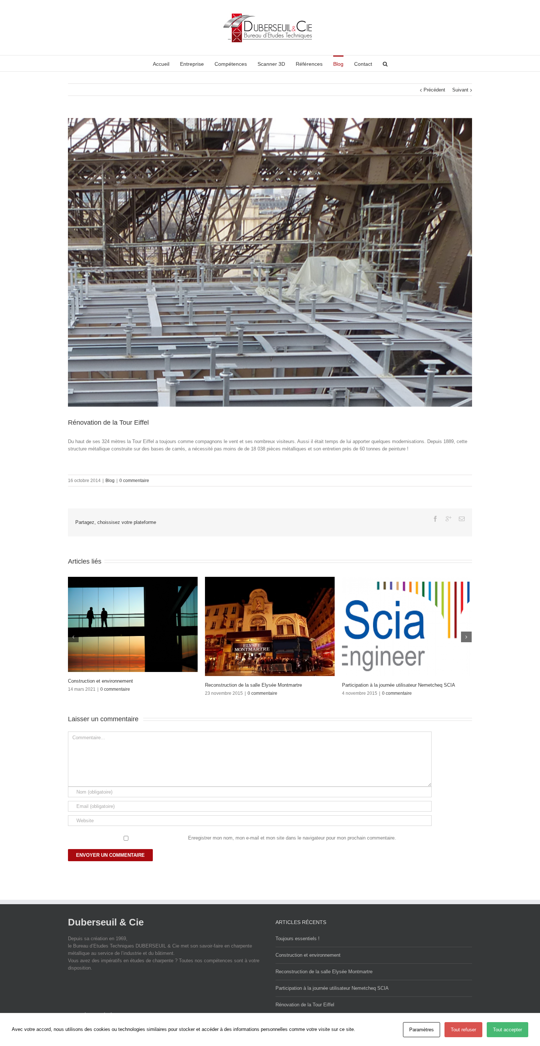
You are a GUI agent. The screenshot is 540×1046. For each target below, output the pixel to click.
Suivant (460, 90)
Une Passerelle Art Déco (94, 685)
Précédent (434, 90)
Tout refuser (463, 1029)
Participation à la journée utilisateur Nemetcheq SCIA (332, 988)
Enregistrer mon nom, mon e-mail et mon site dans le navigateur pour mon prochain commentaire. (292, 838)
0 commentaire (134, 480)
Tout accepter (507, 1029)
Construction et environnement (374, 681)
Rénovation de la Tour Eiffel (305, 1004)
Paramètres (421, 1029)
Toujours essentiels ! (227, 685)
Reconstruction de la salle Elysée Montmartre (324, 971)
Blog (110, 480)
